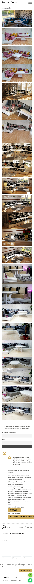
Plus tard (14, 581)
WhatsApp (5, 580)
